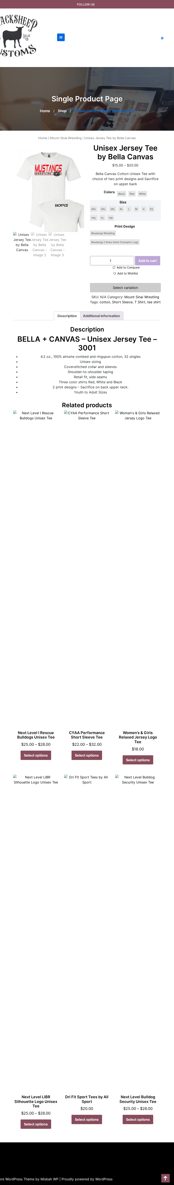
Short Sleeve (122, 302)
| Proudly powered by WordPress (85, 1179)
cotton (105, 302)
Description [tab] (67, 316)
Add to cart (147, 261)
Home (45, 111)
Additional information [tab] (101, 316)
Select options (36, 755)
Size (122, 202)
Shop (62, 111)
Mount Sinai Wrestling (65, 138)
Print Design (125, 226)
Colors (109, 192)
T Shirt (140, 302)
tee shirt (154, 302)
